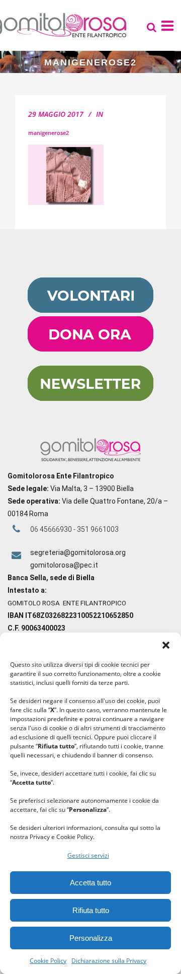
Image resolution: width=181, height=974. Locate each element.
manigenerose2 (48, 132)
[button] (166, 645)
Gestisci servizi (88, 855)
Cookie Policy (48, 960)
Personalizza (90, 938)
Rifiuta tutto (90, 910)
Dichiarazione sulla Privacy (108, 960)
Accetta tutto (90, 882)
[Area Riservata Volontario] (90, 310)
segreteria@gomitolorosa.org (78, 552)
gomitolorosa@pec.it (65, 565)
